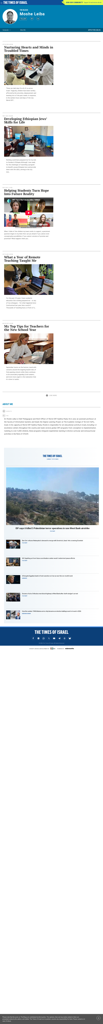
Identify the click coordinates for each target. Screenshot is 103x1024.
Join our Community (74, 2)
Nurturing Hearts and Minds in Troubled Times (28, 49)
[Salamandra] (69, 648)
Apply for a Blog (94, 30)
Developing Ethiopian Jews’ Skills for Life (25, 120)
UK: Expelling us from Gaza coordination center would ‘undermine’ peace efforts (48, 558)
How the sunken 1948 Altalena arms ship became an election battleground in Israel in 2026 (51, 611)
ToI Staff (52, 531)
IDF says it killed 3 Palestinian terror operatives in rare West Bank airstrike (52, 528)
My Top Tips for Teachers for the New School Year (26, 328)
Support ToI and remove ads (92, 2)
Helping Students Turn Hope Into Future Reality (26, 192)
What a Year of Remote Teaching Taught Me (22, 259)
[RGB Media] (53, 648)
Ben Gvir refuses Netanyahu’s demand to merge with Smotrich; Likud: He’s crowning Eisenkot (52, 540)
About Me (22, 30)
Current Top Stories (52, 459)
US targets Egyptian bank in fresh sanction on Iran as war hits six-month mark (47, 576)
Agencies (24, 578)
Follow (23, 19)
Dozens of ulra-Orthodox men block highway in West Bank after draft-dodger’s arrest (50, 593)
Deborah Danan (26, 613)
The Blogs (24, 10)
